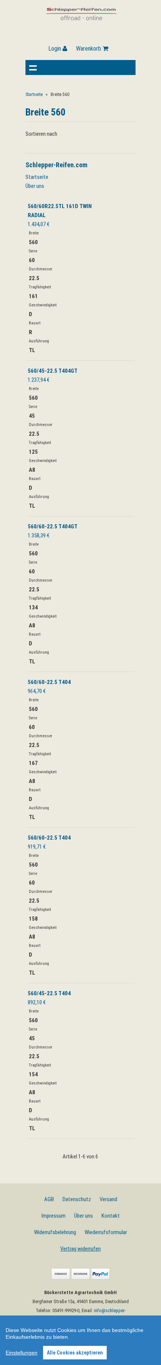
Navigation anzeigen (32, 67)
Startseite (34, 94)
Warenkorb (89, 48)
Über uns (34, 186)
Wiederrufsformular (106, 1232)
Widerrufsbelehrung (55, 1232)
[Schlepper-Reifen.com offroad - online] (81, 24)
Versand (108, 1199)
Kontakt (110, 1215)
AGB (49, 1199)
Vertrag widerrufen (80, 1248)
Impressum (54, 1215)
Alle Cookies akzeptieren (75, 1353)
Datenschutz (77, 1199)
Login (55, 48)
